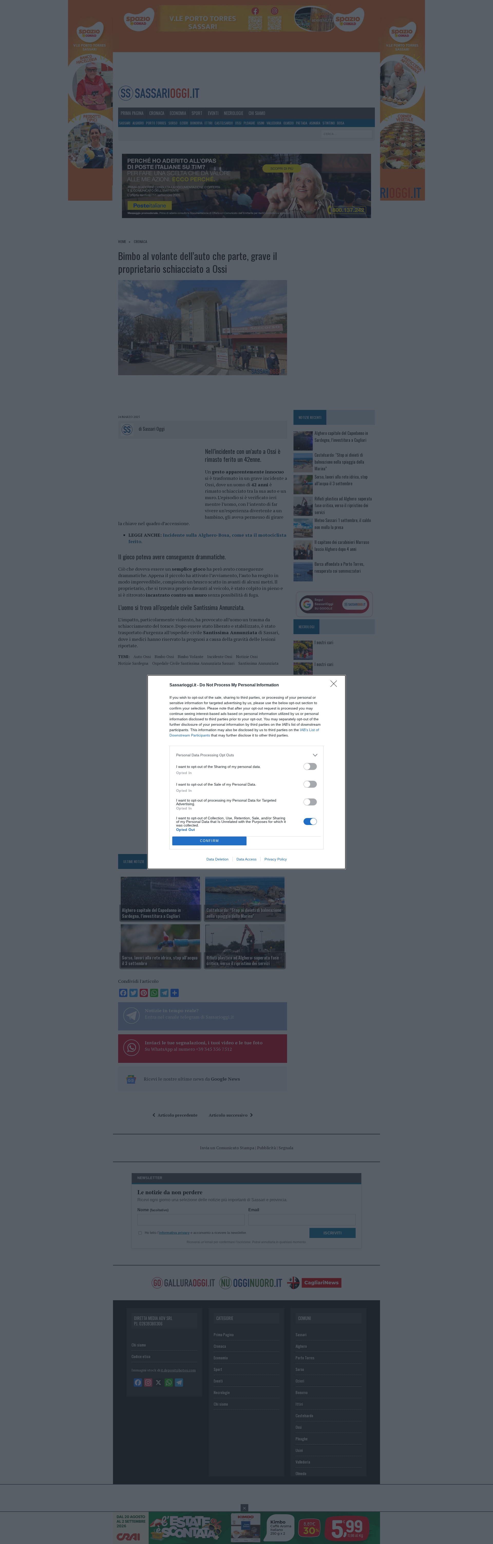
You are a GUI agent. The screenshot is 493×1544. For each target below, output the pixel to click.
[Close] (335, 685)
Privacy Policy (275, 859)
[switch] (310, 766)
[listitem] (246, 755)
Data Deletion (217, 859)
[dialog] (246, 772)
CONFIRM (209, 841)
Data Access (246, 859)
